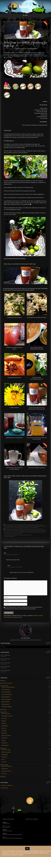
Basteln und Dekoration (7, 766)
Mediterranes (5, 725)
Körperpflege (5, 754)
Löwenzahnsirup (6, 823)
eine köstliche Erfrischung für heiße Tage (25, 529)
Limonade (29, 530)
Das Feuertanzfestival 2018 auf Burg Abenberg (12, 834)
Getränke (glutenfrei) (8, 526)
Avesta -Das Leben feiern (7, 785)
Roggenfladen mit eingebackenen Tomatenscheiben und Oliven (18, 534)
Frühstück (5, 718)
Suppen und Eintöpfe (7, 735)
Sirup (42, 526)
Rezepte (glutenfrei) (6, 696)
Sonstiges (5, 730)
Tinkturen (4, 761)
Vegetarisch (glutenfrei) (7, 706)
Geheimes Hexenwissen (7, 683)
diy (5, 529)
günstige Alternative (22, 530)
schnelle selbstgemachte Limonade (32, 532)
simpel (41, 532)
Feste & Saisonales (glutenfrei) (19, 524)
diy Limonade (9, 529)
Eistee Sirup (10, 530)
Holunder (4, 776)
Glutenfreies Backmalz (7, 830)
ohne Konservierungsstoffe (18, 532)
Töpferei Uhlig (5, 787)
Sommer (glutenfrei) (19, 527)
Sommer (13, 527)
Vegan (30, 527)
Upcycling (5, 773)
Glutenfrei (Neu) (21, 526)
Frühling (28, 524)
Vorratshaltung (35, 527)
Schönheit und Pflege (7, 771)
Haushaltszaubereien (7, 752)
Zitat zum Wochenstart (9, 536)
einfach (36, 529)
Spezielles (26, 527)
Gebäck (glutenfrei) (6, 689)
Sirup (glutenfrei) (7, 527)
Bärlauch (4, 680)
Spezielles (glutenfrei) (7, 699)
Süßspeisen (5, 737)
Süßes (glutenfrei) (6, 701)
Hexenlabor (27, 526)
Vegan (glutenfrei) (6, 704)
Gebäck (4, 720)
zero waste (19, 533)
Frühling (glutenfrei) (35, 524)
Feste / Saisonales (9, 524)
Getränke (41, 524)
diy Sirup (14, 529)
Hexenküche (4, 712)
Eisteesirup (15, 530)
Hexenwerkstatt (5, 764)
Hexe (9, 565)
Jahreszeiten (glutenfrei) (35, 526)
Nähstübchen (5, 768)
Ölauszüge (5, 756)
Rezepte (4, 728)
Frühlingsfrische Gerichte (7, 715)
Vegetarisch (5, 742)
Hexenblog (4, 709)
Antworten (16, 554)
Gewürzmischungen (6, 749)
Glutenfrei (15, 526)
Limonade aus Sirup (36, 530)
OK (27, 848)
